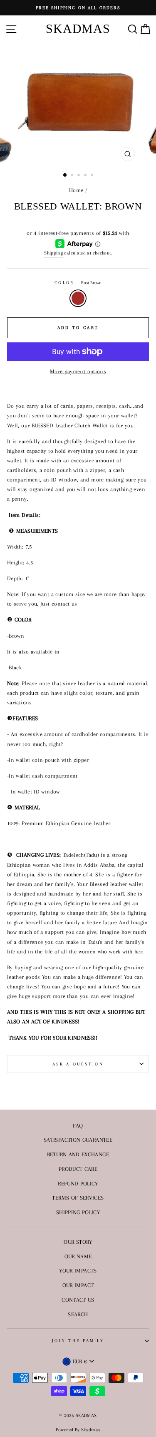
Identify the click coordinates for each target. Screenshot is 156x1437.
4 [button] (86, 176)
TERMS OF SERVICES (78, 1197)
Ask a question (78, 1064)
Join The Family (78, 1340)
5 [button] (93, 176)
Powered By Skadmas (78, 1429)
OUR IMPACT (78, 1285)
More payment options (78, 371)
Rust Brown (77, 298)
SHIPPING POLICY (78, 1212)
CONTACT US (78, 1299)
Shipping (53, 253)
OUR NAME (78, 1256)
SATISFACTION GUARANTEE (78, 1139)
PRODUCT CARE (78, 1168)
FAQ (78, 1125)
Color (78, 282)
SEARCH (78, 1314)
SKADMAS (78, 28)
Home (76, 190)
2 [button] (73, 176)
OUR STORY (78, 1241)
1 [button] (65, 175)
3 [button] (79, 176)
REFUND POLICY (78, 1183)
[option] (78, 7)
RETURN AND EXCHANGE (78, 1154)
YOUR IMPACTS (78, 1270)
